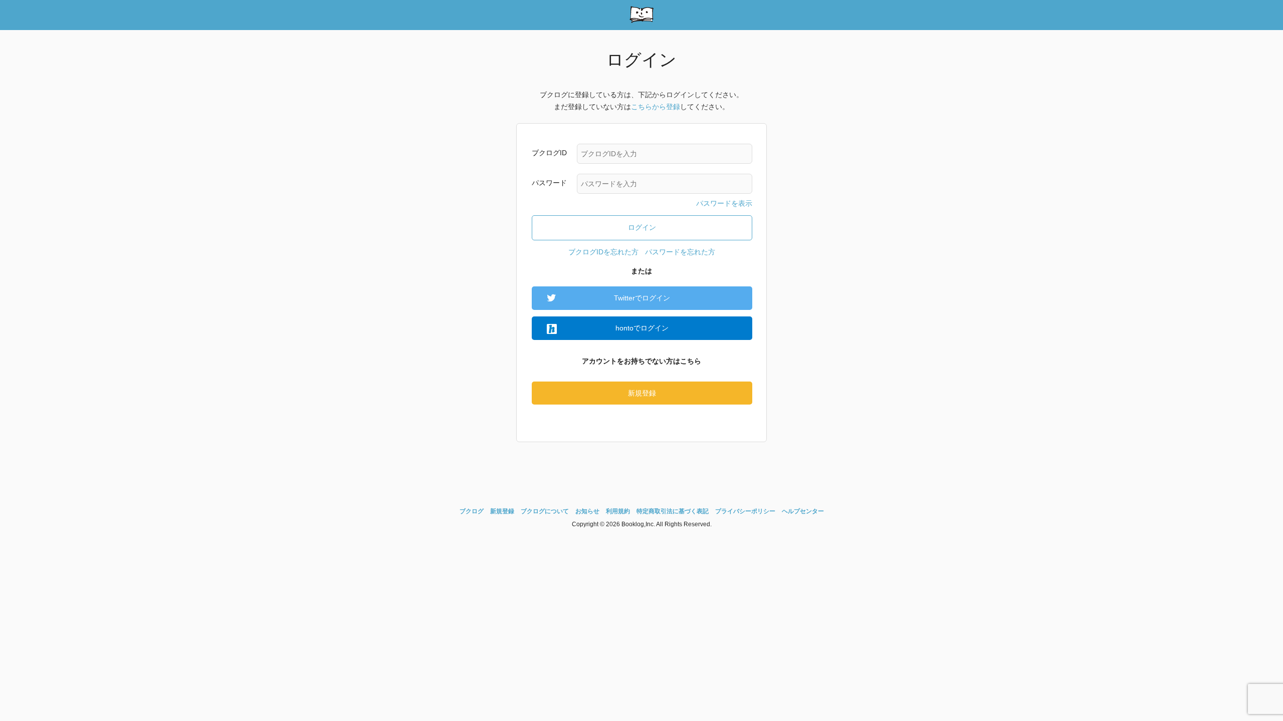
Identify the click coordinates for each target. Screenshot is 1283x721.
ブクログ (472, 511)
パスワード (549, 183)
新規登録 (642, 393)
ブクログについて (545, 511)
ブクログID (549, 153)
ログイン (642, 227)
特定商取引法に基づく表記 (672, 511)
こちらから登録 (655, 107)
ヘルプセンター (803, 511)
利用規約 (618, 511)
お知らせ (587, 511)
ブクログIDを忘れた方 (603, 252)
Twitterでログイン (642, 298)
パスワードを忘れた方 (680, 252)
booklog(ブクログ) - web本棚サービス (641, 15)
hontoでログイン (642, 328)
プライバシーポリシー (745, 511)
